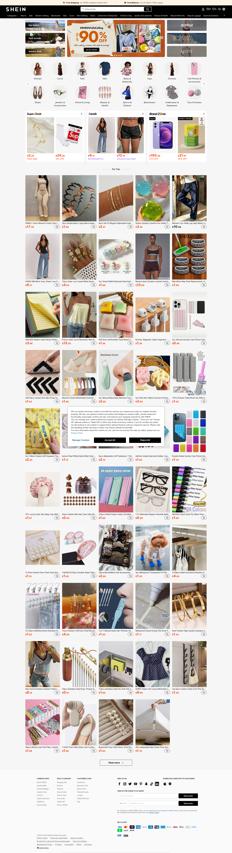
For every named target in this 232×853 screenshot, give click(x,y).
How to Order (62, 792)
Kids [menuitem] (65, 16)
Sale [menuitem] (30, 16)
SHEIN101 (41, 802)
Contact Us (81, 782)
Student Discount (43, 798)
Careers (40, 795)
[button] (219, 9)
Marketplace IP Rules (44, 844)
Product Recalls (83, 792)
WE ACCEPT (122, 822)
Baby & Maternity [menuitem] (178, 16)
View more (114, 762)
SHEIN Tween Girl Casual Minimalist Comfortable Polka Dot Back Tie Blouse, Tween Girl (152, 689)
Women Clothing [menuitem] (42, 16)
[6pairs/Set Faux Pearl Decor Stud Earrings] (116, 722)
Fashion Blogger (43, 789)
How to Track (61, 795)
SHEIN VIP (61, 802)
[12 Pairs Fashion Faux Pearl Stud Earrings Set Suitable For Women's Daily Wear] (42, 548)
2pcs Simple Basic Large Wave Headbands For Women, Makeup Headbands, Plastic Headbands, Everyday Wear (79, 223)
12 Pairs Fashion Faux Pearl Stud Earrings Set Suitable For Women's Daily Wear (42, 572)
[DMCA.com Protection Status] (125, 835)
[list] (138, 784)
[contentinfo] (157, 828)
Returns (60, 786)
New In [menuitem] (23, 16)
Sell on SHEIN (62, 805)
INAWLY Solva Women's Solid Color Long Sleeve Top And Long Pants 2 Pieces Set (42, 223)
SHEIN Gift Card (83, 798)
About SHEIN (41, 782)
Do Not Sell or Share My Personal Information (53, 841)
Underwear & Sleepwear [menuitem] (108, 16)
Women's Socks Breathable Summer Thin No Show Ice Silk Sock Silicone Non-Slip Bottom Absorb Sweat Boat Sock (79, 398)
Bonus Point (81, 789)
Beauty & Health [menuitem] (161, 16)
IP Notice (58, 844)
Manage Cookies (76, 838)
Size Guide (61, 798)
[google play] (170, 785)
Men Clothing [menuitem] (82, 16)
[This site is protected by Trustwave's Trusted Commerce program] (119, 835)
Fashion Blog (41, 805)
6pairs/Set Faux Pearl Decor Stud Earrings (116, 747)
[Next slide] (161, 37)
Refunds (60, 789)
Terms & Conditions (80, 841)
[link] (58, 2)
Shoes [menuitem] (92, 16)
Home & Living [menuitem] (126, 16)
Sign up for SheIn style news (130, 791)
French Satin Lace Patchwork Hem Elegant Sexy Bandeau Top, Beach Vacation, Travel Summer (79, 340)
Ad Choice (88, 844)
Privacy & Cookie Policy (169, 811)
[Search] (147, 9)
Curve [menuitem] (71, 16)
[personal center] (203, 9)
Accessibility (69, 844)
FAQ (78, 802)
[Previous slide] (70, 37)
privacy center (154, 812)
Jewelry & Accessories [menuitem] (143, 16)
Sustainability (42, 786)
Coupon (80, 795)
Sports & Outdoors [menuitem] (211, 16)
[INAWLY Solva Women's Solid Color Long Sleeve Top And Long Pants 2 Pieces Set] (42, 198)
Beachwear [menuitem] (56, 16)
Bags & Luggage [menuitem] (194, 16)
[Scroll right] (224, 15)
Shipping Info (62, 782)
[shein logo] (16, 9)
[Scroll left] (221, 15)
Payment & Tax (82, 786)
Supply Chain (42, 792)
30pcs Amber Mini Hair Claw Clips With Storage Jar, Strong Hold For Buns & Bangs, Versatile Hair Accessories (79, 514)
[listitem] (42, 202)
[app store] (165, 785)
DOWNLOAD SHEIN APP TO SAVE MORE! (179, 779)
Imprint (78, 844)
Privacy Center (42, 838)
